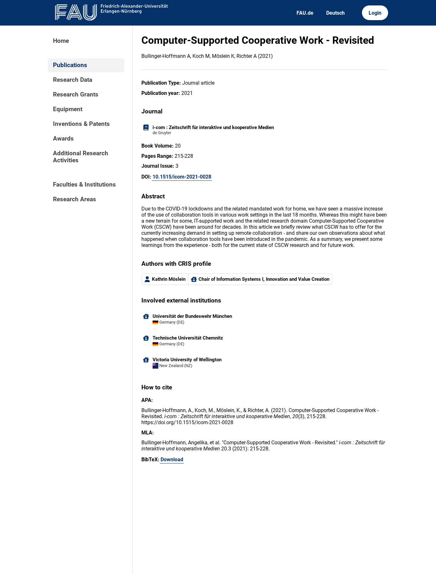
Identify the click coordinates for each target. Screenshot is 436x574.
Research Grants (75, 94)
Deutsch (335, 13)
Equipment (67, 109)
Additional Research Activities (80, 157)
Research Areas (74, 199)
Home (61, 40)
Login (375, 13)
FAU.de (305, 13)
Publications (70, 65)
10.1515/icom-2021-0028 (182, 177)
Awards (63, 138)
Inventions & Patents (81, 123)
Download (172, 459)
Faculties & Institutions (84, 184)
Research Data (72, 79)
